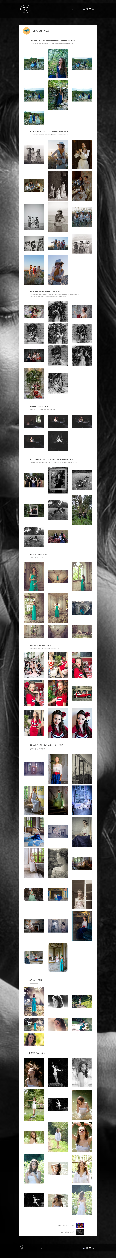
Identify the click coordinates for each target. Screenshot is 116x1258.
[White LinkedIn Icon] (93, 9)
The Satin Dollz (33, 648)
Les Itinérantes (53, 134)
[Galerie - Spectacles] (80, 1225)
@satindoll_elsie (55, 648)
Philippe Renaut (51, 1247)
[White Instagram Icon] (87, 9)
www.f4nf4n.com (51, 409)
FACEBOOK (37, 409)
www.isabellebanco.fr (62, 134)
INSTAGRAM (43, 409)
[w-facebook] (84, 10)
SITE (45, 748)
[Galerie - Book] (80, 1232)
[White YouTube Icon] (90, 9)
